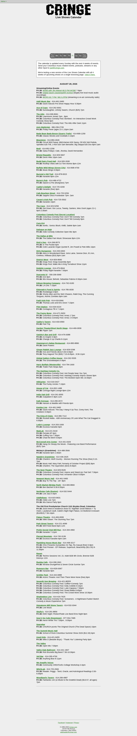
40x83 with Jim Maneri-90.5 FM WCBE (59, 90)
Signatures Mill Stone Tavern (49, 605)
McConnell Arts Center (46, 442)
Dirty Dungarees (43, 251)
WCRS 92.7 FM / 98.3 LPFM (55, 97)
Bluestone (41, 140)
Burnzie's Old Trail (44, 174)
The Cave (40, 206)
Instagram (69, 722)
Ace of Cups (42, 108)
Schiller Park (42, 575)
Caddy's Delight (43, 187)
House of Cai (42, 388)
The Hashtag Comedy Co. (48, 371)
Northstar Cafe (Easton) (47, 491)
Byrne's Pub (42, 180)
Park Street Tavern (44, 524)
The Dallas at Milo (44, 236)
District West (42, 260)
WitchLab (40, 669)
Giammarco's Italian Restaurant (50, 343)
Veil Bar (39, 656)
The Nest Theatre (44, 470)
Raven (39, 554)
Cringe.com (73, 727)
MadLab (40, 431)
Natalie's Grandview (45, 457)
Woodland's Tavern (45, 678)
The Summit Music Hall (46, 631)
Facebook (61, 722)
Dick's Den (41, 242)
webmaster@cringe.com (68, 732)
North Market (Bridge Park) (48, 485)
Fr (72, 56)
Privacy (76, 722)
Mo (57, 56)
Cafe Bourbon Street (45, 193)
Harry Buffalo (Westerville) (48, 365)
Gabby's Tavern (43, 322)
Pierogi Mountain (44, 536)
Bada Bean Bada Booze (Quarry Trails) (54, 134)
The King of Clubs (44, 416)
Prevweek (52, 56)
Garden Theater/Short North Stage (52, 328)
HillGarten (41, 382)
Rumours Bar (42, 568)
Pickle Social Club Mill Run (48, 530)
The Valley (41, 643)
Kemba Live (41, 407)
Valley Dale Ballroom (45, 650)
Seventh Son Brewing (46, 581)
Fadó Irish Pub (43, 300)
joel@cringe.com (57, 68)
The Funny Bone (43, 313)
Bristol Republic (43, 155)
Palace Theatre (43, 517)
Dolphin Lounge (43, 268)
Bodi (38, 149)
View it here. (90, 75)
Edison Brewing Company (48, 283)
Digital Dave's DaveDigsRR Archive (58, 93)
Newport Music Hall (45, 479)
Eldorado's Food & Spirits (48, 290)
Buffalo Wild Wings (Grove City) (51, 168)
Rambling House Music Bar (48, 543)
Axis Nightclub (43, 127)
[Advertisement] (68, 37)
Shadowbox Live (44, 597)
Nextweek (84, 56)
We (65, 56)
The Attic (40, 114)
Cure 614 (40, 223)
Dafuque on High (44, 230)
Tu (61, 56)
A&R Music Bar (43, 101)
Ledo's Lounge (43, 425)
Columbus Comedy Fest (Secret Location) (55, 215)
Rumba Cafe (42, 562)
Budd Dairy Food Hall (46, 161)
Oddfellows (41, 498)
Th (69, 56)
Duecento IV (42, 275)
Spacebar (40, 624)
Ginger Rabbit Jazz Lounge (48, 350)
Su (80, 56)
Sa (76, 56)
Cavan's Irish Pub (44, 200)
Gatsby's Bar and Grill (46, 335)
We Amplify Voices (44, 663)
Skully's (40, 612)
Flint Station (42, 307)
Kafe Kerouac (42, 401)
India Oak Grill (42, 395)
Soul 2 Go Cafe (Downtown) (49, 618)
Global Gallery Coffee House (49, 358)
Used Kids (41, 637)
